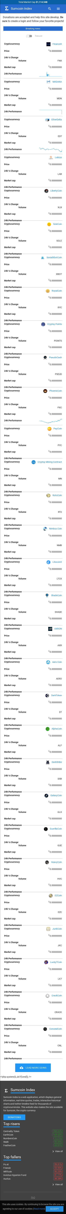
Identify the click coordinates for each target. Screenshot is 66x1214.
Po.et (6, 1164)
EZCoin (58, 895)
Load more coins (33, 1067)
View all (57, 1151)
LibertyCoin (56, 190)
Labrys (58, 157)
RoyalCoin (57, 290)
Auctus (6, 1178)
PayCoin (58, 428)
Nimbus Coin (55, 528)
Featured (38, 36)
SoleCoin (57, 224)
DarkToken (56, 695)
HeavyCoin (56, 862)
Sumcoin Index (21, 8)
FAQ (33, 1197)
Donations (14, 1117)
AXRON (58, 628)
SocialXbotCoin (54, 257)
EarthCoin (8, 1134)
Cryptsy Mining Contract (50, 462)
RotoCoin (57, 495)
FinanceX (57, 44)
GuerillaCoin (56, 828)
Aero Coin (57, 662)
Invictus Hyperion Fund (14, 1175)
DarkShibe (57, 762)
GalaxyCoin (56, 795)
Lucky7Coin (56, 962)
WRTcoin (7, 1171)
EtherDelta (56, 119)
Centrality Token (11, 1131)
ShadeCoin (56, 595)
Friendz (7, 1168)
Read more (39, 1208)
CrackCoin (57, 995)
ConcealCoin (55, 1029)
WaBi (5, 1142)
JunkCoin (57, 929)
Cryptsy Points (54, 324)
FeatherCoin (9, 1145)
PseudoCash (55, 357)
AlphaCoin (57, 728)
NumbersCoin (10, 1138)
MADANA (57, 82)
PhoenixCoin (55, 391)
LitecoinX (57, 562)
